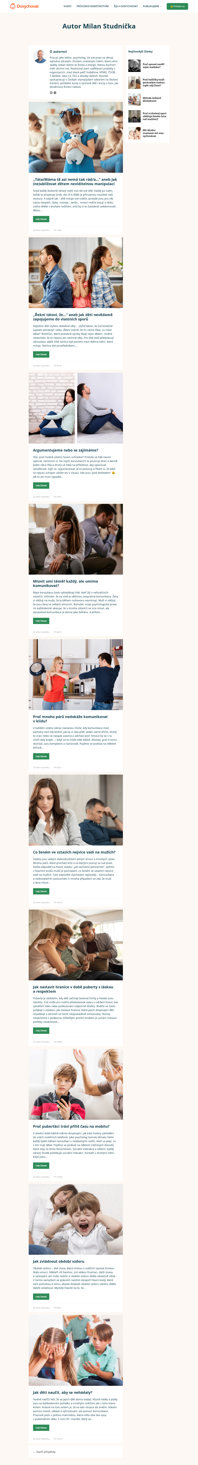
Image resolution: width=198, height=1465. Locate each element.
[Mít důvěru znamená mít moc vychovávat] (134, 133)
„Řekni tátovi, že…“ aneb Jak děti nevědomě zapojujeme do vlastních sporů (73, 316)
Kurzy (68, 6)
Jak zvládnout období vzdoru (58, 1261)
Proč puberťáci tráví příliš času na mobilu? (71, 1126)
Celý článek (41, 219)
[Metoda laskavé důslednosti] (134, 99)
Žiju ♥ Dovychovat (126, 6)
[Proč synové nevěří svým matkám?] (134, 66)
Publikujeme (151, 6)
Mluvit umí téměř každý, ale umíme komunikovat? (65, 583)
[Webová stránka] (51, 92)
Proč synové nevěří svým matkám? (153, 66)
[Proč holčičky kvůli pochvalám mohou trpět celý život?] (134, 82)
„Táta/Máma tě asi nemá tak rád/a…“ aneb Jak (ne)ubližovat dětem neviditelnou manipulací (75, 181)
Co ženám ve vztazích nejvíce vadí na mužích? (74, 852)
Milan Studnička (42, 230)
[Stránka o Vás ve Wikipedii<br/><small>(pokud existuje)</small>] (54, 92)
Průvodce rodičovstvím (93, 6)
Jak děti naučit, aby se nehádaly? (62, 1392)
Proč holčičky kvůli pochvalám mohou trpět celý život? (154, 82)
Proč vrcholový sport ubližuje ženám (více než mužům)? (154, 116)
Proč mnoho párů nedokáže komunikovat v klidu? (70, 718)
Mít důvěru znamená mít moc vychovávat (153, 133)
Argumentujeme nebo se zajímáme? (65, 450)
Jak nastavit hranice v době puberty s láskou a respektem (73, 989)
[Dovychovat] (24, 6)
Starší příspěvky (44, 1452)
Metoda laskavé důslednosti (152, 99)
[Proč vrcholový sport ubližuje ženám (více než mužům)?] (134, 116)
